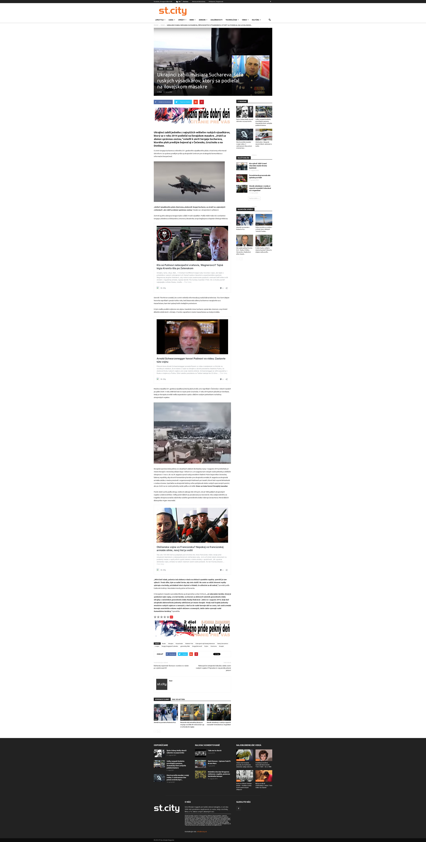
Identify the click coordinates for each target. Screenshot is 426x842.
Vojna (169, 69)
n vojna (157, 646)
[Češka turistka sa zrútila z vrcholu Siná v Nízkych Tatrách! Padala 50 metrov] (263, 219)
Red (160, 92)
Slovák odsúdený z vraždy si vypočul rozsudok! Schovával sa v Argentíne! (260, 188)
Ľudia (171, 20)
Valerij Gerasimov (222, 643)
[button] (269, 20)
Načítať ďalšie (253, 198)
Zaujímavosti (216, 20)
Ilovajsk (221, 646)
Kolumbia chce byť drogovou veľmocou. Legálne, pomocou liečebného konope (219, 774)
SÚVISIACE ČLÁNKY (162, 699)
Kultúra (255, 20)
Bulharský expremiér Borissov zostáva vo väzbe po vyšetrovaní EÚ (171, 667)
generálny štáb (185, 646)
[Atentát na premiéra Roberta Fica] (166, 712)
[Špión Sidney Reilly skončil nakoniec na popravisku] (244, 112)
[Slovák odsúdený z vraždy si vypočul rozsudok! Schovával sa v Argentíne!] (219, 712)
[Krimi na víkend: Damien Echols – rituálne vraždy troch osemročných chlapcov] (244, 776)
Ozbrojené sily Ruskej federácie (205, 643)
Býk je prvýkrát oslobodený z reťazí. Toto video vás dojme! (263, 785)
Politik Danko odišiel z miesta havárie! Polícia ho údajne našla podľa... (263, 250)
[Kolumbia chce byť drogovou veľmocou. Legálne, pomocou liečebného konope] (200, 774)
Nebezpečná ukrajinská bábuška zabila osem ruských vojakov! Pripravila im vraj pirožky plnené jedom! (213, 668)
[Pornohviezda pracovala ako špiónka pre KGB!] (241, 178)
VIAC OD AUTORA (178, 699)
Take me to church (214, 750)
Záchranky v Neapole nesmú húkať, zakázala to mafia (263, 144)
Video (244, 20)
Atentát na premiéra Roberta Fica (165, 722)
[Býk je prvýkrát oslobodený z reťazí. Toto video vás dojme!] (263, 776)
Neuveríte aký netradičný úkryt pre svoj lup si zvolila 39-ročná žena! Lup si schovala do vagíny (192, 725)
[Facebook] (270, 1)
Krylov (206, 646)
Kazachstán (179, 643)
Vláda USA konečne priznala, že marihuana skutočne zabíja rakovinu (244, 765)
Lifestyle (159, 20)
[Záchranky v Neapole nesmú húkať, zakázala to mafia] (263, 134)
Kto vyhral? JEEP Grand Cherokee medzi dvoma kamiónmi (258, 166)
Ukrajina (170, 643)
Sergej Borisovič (197, 646)
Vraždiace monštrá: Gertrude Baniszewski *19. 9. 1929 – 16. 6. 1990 (263, 765)
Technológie (231, 20)
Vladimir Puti (189, 643)
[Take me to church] (200, 753)
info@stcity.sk (202, 831)
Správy (181, 20)
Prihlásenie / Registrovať (216, 1)
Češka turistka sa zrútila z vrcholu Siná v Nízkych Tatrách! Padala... (263, 229)
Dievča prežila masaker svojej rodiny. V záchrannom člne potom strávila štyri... (178, 777)
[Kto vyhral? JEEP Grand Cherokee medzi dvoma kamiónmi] (241, 166)
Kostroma (214, 646)
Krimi (192, 20)
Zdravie (202, 20)
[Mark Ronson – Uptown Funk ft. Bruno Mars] (200, 764)
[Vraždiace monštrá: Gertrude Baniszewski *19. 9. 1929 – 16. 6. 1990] (263, 755)
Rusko (164, 643)
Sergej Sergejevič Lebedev (170, 646)
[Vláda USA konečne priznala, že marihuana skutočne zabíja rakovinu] (244, 755)
